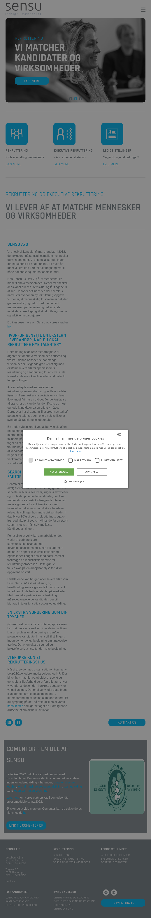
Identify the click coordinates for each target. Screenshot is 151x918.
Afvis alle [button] (91, 471)
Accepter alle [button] (59, 471)
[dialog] (75, 459)
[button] (75, 481)
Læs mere (75, 451)
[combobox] (119, 434)
